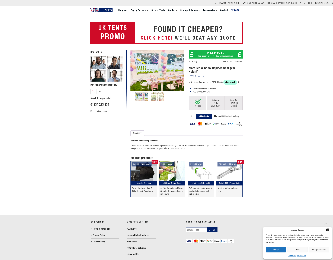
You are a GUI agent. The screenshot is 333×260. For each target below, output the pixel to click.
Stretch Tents (158, 10)
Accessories (209, 10)
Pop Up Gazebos (138, 10)
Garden (171, 10)
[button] (327, 230)
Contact (224, 10)
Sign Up (212, 230)
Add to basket (204, 116)
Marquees (122, 10)
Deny (298, 249)
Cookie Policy (292, 255)
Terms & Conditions (101, 229)
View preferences (319, 249)
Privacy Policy (301, 255)
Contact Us (133, 254)
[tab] (93, 91)
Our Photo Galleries (137, 248)
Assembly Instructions (138, 235)
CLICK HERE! (157, 38)
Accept (276, 249)
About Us (132, 229)
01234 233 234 (99, 104)
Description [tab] (137, 133)
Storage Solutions (189, 10)
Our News (132, 241)
